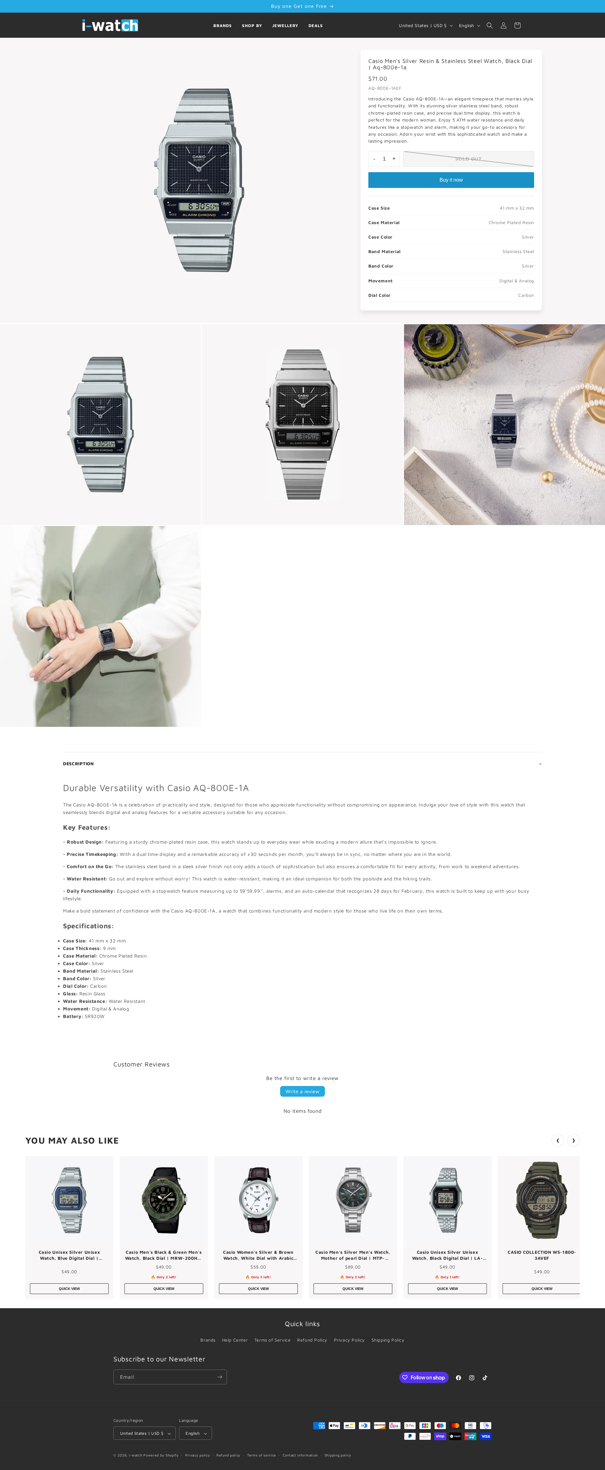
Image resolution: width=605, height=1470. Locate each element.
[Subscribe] (220, 1377)
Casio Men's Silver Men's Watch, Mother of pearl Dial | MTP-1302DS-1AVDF (352, 1255)
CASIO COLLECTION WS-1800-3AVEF (542, 1255)
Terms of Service (272, 1340)
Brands (222, 25)
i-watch (135, 1455)
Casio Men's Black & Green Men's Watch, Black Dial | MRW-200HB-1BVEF (164, 1255)
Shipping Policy (388, 1340)
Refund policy (228, 1455)
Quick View (69, 1289)
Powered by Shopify (161, 1455)
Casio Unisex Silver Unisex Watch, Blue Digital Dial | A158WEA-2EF (69, 1255)
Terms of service (261, 1455)
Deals (315, 25)
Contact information (300, 1455)
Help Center (235, 1340)
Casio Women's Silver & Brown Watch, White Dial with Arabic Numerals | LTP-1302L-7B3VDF (258, 1255)
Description (78, 763)
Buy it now (451, 180)
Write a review (302, 1091)
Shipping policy (338, 1455)
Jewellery (285, 25)
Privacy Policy (349, 1340)
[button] (490, 25)
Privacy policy (197, 1455)
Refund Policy (312, 1340)
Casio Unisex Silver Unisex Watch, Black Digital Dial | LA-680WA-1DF (447, 1255)
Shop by (252, 25)
